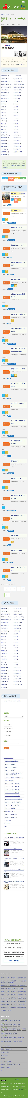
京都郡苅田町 (5, 151)
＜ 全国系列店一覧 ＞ (18, 64)
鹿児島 (18, 1041)
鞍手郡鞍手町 (17, 143)
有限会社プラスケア (16, 550)
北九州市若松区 (5, 81)
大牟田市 (17, 98)
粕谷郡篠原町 (5, 75)
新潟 (2, 1029)
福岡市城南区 (17, 95)
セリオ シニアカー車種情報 (12, 793)
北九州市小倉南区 (19, 84)
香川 (18, 1037)
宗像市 (16, 121)
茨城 (14, 1025)
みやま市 (4, 132)
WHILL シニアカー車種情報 (12, 790)
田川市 (16, 104)
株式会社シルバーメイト (18, 245)
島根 (10, 1037)
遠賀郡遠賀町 (5, 143)
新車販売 (17, 178)
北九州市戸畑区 (18, 81)
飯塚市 (3, 104)
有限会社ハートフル (16, 478)
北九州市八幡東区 (6, 87)
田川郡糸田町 (17, 146)
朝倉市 (16, 129)
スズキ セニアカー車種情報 (12, 783)
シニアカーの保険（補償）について (14, 777)
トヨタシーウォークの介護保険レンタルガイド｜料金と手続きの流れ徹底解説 (13, 981)
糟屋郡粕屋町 (17, 140)
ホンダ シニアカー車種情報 (12, 805)
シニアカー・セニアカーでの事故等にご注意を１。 (14, 870)
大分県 (18, 701)
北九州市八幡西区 (19, 87)
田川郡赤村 (4, 149)
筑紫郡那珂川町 (5, 135)
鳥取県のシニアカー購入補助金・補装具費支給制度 (13, 1007)
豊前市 (16, 112)
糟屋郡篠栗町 (5, 137)
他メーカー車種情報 (10, 808)
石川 (7, 1029)
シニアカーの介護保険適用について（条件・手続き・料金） (14, 774)
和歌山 (15, 1033)
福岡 (2, 1041)
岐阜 (20, 1029)
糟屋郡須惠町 (5, 140)
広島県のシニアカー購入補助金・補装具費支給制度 (14, 881)
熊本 (10, 1041)
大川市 (16, 109)
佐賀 (5, 1041)
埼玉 (11, 1025)
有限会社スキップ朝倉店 (18, 314)
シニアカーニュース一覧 (6, 1010)
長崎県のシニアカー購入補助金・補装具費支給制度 (13, 985)
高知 (23, 1037)
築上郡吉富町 (5, 154)
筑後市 (3, 109)
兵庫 (7, 1033)
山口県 (5, 701)
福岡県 (4, 205)
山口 (12, 1037)
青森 (6, 1020)
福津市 (16, 123)
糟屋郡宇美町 (17, 135)
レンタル (5, 178)
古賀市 (3, 123)
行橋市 (3, 112)
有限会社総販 (15, 535)
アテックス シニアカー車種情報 (13, 799)
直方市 (16, 101)
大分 (12, 1041)
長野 (15, 1029)
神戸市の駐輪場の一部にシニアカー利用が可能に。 (13, 1004)
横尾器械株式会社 (16, 210)
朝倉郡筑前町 (5, 146)
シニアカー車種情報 (8, 780)
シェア (16, 1079)
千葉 (8, 1025)
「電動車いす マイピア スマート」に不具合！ (14, 859)
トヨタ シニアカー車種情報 (12, 786)
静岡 (23, 1029)
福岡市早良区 (5, 98)
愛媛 (20, 1037)
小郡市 (16, 115)
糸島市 (16, 132)
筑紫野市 (4, 118)
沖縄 (21, 1041)
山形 (16, 1020)
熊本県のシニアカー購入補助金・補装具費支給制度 (13, 977)
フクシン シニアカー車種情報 (12, 802)
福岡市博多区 (18, 90)
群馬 (19, 1025)
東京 (2, 1025)
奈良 (12, 1033)
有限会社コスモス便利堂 (18, 193)
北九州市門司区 (18, 78)
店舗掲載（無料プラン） (11, 814)
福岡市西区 (4, 95)
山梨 (12, 1029)
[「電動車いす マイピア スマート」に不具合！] (6, 864)
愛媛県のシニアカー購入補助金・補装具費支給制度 (13, 995)
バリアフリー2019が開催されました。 (13, 849)
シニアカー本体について (11, 767)
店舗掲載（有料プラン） (11, 817)
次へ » (7, 594)
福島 (19, 1020)
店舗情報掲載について (9, 811)
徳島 (15, 1037)
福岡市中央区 (5, 92)
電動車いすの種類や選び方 (11, 761)
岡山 (2, 1037)
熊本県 (14, 701)
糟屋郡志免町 (17, 137)
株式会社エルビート (16, 227)
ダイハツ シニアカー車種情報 (12, 796)
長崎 (7, 1041)
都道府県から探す (5, 1067)
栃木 (16, 1025)
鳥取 (7, 1037)
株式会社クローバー (16, 461)
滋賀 (10, 1033)
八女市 (16, 106)
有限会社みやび (15, 279)
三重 (25, 1029)
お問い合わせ (7, 823)
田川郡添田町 (5, 78)
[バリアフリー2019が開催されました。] (6, 853)
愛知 (18, 1029)
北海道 (2, 1020)
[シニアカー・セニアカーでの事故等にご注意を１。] (6, 875)
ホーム (5, 826)
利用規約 (3, 1058)
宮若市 (16, 126)
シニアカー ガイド (8, 758)
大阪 (2, 1033)
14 (23, 589)
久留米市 (4, 101)
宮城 (11, 1020)
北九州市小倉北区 (6, 84)
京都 (5, 1033)
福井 (10, 1029)
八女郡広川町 (17, 75)
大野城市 (4, 121)
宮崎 (15, 1041)
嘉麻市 (3, 129)
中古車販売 (11, 179)
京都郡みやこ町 (18, 151)
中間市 (3, 115)
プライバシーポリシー (6, 1061)
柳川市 (3, 106)
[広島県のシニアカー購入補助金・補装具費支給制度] (6, 886)
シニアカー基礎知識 (10, 764)
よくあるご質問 (7, 820)
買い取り (23, 178)
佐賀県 (10, 701)
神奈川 (5, 1025)
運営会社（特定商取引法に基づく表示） (11, 1064)
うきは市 (4, 126)
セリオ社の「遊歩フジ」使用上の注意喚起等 (14, 838)
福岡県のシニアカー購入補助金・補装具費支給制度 (13, 991)
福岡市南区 (17, 92)
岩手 (8, 1020)
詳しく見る (6, 201)
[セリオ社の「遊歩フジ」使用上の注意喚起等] (6, 843)
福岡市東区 (4, 90)
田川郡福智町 (17, 149)
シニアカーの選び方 (10, 770)
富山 (5, 1029)
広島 (5, 1037)
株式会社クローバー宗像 (18, 369)
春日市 (16, 118)
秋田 (14, 1020)
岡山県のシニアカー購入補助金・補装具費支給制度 (13, 1001)
